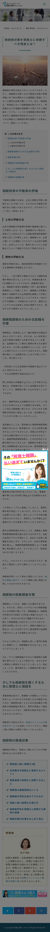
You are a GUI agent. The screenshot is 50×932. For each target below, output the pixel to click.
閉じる (45, 449)
